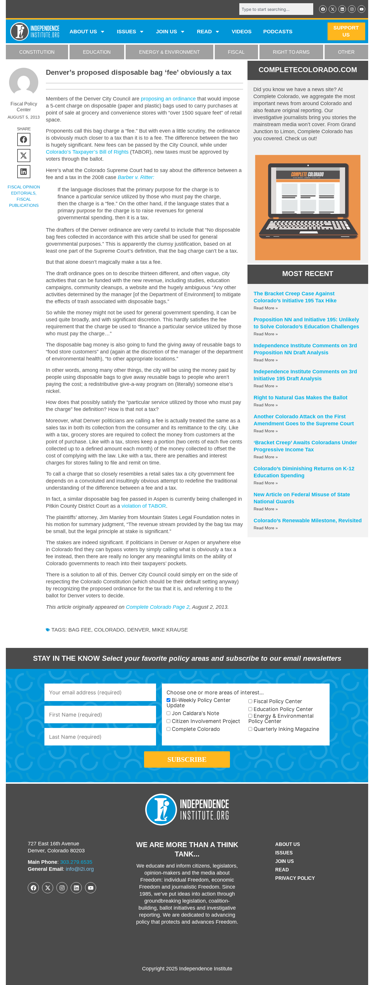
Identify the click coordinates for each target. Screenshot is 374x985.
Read (282, 869)
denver (138, 630)
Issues (126, 31)
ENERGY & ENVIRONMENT (169, 52)
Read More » (266, 308)
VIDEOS (242, 31)
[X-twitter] (332, 9)
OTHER (346, 52)
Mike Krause (170, 630)
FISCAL (236, 52)
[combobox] (276, 9)
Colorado (109, 630)
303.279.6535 (76, 862)
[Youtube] (361, 9)
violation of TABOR (144, 506)
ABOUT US (83, 31)
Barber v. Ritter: (136, 177)
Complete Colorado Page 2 (157, 607)
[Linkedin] (342, 9)
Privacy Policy (295, 878)
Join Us (284, 861)
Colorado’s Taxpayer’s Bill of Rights (88, 152)
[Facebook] (323, 9)
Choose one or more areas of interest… (215, 692)
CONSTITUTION (37, 52)
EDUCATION (97, 52)
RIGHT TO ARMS (291, 52)
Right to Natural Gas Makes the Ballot (300, 397)
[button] (23, 139)
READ (204, 31)
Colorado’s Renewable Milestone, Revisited (308, 520)
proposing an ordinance (168, 99)
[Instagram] (352, 9)
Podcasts (277, 31)
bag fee (79, 630)
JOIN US (166, 31)
